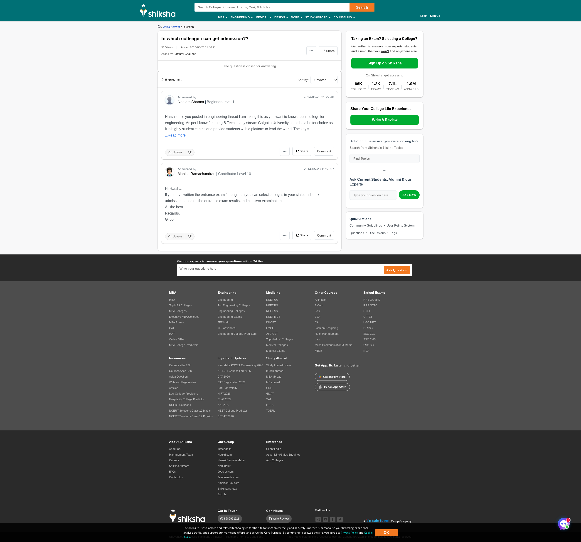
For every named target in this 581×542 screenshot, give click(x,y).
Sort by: (303, 80)
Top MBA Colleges (180, 305)
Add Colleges (274, 460)
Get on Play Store (334, 376)
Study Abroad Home (278, 365)
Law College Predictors (183, 393)
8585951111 (231, 518)
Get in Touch (228, 511)
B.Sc (317, 311)
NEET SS (272, 311)
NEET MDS (273, 316)
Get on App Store (335, 387)
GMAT (270, 393)
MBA (172, 299)
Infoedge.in (224, 449)
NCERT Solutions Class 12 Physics (191, 416)
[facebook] (333, 519)
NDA (366, 350)
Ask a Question (178, 376)
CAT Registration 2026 (232, 382)
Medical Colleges (277, 345)
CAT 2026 (224, 376)
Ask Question (396, 270)
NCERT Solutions (180, 405)
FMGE (270, 328)
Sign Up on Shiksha (384, 63)
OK (386, 533)
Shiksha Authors (179, 466)
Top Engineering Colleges (234, 305)
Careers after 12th (180, 365)
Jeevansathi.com (228, 477)
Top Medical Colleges (279, 339)
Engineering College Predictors (237, 333)
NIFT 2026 (224, 393)
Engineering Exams (230, 316)
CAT (171, 328)
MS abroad (273, 382)
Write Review (281, 518)
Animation (321, 299)
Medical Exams (275, 350)
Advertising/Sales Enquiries (283, 454)
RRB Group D (371, 299)
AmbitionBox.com (228, 483)
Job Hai (222, 494)
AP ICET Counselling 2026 (234, 371)
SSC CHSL (370, 339)
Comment (324, 151)
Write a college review (182, 382)
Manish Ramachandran (196, 174)
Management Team (181, 454)
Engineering (225, 299)
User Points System (401, 225)
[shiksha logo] (188, 516)
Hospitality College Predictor (186, 399)
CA (317, 322)
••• (311, 51)
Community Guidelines (366, 225)
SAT (268, 399)
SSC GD (368, 345)
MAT (172, 333)
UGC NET (369, 322)
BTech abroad (274, 371)
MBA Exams (176, 322)
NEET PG (272, 305)
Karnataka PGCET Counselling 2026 (240, 365)
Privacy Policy (349, 533)
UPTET (367, 316)
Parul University (227, 388)
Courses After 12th (180, 371)
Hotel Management (326, 333)
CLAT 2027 (224, 399)
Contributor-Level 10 (234, 174)
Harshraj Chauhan (184, 54)
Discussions (377, 233)
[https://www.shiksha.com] (159, 27)
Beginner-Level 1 (220, 102)
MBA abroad (273, 376)
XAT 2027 (224, 405)
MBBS (319, 350)
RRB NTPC (370, 305)
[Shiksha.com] (159, 10)
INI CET (271, 322)
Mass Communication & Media (333, 345)
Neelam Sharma (191, 102)
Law (317, 339)
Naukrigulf (224, 466)
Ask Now (409, 195)
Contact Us (176, 477)
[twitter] (340, 519)
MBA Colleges (178, 311)
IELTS (269, 405)
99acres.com (226, 471)
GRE (269, 388)
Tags (393, 233)
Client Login (273, 449)
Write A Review (384, 120)
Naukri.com (225, 454)
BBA (317, 316)
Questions (357, 233)
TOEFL (270, 410)
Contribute (274, 511)
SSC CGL (369, 333)
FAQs (172, 471)
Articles (173, 388)
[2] (562, 522)
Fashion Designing (326, 328)
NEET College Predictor (232, 410)
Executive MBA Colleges (184, 316)
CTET (366, 311)
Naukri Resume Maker (231, 460)
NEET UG (272, 299)
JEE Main (223, 322)
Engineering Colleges (231, 311)
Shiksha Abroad (227, 488)
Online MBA (176, 339)
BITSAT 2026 (226, 416)
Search (362, 7)
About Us (174, 449)
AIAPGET (272, 333)
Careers (174, 460)
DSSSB (368, 328)
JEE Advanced (227, 328)
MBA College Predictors (183, 345)
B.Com (319, 305)
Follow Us (322, 510)
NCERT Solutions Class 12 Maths (190, 410)
